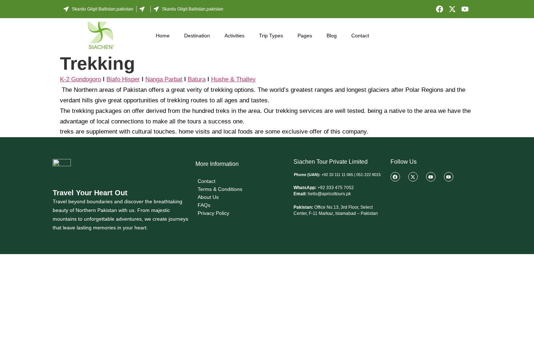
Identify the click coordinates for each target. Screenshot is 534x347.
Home (163, 35)
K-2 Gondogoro (80, 79)
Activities (234, 35)
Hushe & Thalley (233, 79)
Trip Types (271, 35)
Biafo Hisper (123, 79)
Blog (332, 35)
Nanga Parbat (163, 79)
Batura (197, 79)
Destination (197, 35)
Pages (305, 35)
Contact (360, 35)
